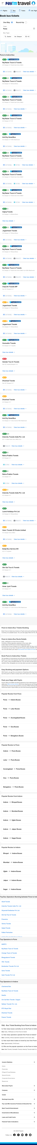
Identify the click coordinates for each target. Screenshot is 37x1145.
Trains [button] (23, 10)
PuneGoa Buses (11, 727)
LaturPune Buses (11, 760)
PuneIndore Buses (12, 700)
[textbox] (19, 28)
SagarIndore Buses (12, 889)
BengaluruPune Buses (13, 787)
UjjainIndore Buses (12, 871)
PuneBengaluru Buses (13, 736)
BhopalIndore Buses (12, 853)
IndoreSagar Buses (12, 838)
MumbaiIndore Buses (13, 862)
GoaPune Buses (11, 778)
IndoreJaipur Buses (12, 829)
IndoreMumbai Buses (13, 811)
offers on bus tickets (12, 684)
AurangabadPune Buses (14, 769)
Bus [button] (14, 10)
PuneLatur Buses (11, 709)
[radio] (8, 22)
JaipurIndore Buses (12, 880)
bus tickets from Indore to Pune (26, 649)
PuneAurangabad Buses (14, 718)
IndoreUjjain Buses (12, 820)
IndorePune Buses (12, 751)
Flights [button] (5, 10)
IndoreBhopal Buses (12, 802)
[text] (3, 10)
